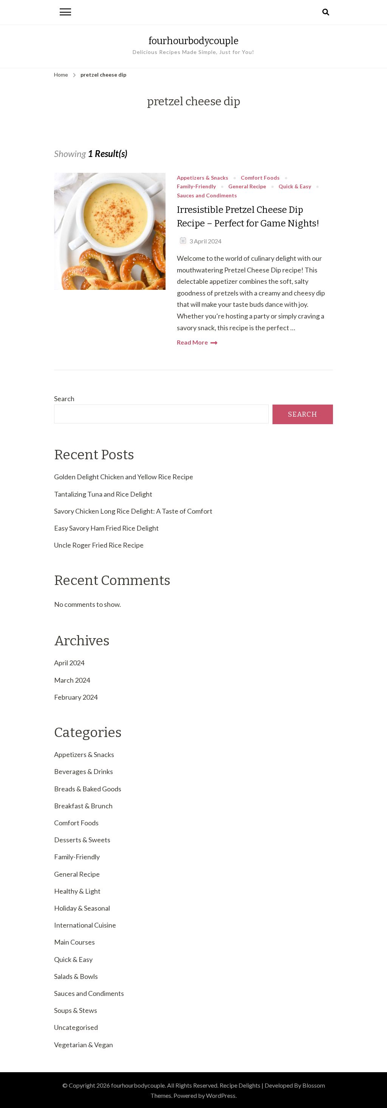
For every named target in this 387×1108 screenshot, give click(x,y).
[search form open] (326, 12)
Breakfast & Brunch (83, 806)
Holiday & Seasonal (82, 908)
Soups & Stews (75, 1010)
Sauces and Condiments (207, 196)
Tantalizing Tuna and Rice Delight (103, 494)
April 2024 (69, 663)
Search (64, 398)
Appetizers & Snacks (202, 178)
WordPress (220, 1095)
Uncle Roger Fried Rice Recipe (99, 545)
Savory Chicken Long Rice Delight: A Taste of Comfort (133, 511)
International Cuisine (85, 925)
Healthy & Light (77, 891)
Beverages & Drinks (83, 771)
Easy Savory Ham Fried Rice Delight (106, 528)
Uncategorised (76, 1027)
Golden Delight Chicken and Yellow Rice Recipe (123, 476)
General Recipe (247, 186)
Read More (192, 342)
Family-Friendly (196, 186)
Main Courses (74, 942)
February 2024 (76, 697)
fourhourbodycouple (193, 41)
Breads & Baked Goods (87, 789)
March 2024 (72, 680)
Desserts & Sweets (82, 840)
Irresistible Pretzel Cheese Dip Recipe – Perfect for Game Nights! (248, 217)
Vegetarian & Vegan (83, 1044)
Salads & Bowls (76, 976)
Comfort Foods (260, 178)
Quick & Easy (295, 186)
